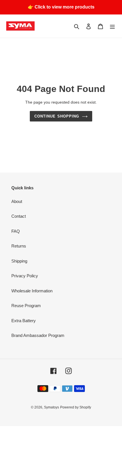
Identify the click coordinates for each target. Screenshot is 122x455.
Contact (18, 216)
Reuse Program (26, 305)
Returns (18, 246)
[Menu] (112, 26)
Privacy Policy (24, 275)
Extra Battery (23, 320)
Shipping (19, 261)
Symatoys (51, 407)
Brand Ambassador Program (37, 335)
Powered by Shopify (75, 407)
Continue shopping (56, 116)
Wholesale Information (31, 290)
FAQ (15, 231)
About (16, 201)
